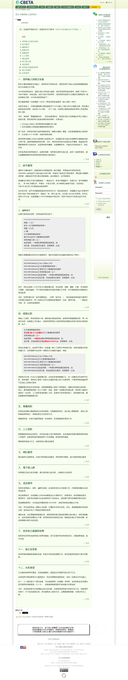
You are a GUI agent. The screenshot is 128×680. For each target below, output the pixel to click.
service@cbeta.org (68, 649)
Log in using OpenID (104, 198)
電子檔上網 (26, 61)
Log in (20, 617)
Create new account (104, 201)
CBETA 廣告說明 (53, 639)
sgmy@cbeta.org (66, 660)
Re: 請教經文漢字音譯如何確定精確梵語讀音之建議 (104, 86)
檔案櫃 (49, 7)
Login (103, 2)
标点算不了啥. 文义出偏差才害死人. (104, 93)
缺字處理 (25, 44)
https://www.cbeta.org (54, 649)
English (98, 166)
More (110, 61)
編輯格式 (25, 47)
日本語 (98, 163)
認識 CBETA (20, 7)
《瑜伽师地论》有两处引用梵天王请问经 (104, 110)
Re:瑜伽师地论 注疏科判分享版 (104, 104)
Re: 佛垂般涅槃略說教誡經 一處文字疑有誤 (104, 74)
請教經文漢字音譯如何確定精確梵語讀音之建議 (104, 29)
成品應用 (25, 64)
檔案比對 (25, 50)
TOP (87, 159)
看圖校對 (25, 53)
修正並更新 (26, 70)
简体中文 (98, 161)
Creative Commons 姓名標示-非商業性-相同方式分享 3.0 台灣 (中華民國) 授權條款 (65, 665)
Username (99, 187)
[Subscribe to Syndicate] (103, 177)
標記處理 (25, 59)
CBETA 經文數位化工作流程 (67, 29)
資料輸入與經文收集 (30, 41)
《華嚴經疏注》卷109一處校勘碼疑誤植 (104, 49)
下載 (41, 7)
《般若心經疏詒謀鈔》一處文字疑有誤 (104, 58)
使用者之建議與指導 (30, 67)
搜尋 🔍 (86, 7)
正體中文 (98, 160)
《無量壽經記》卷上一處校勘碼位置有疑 (104, 45)
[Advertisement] (54, 630)
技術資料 (24, 23)
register (28, 617)
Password (99, 193)
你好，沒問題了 (103, 115)
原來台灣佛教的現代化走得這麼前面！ (104, 21)
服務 (57, 7)
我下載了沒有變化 (103, 119)
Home (16, 9)
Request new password (102, 204)
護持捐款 (94, 7)
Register (110, 2)
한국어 (98, 165)
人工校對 (25, 56)
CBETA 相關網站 (67, 7)
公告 (78, 7)
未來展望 (25, 73)
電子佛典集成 (32, 7)
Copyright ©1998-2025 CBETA (64, 667)
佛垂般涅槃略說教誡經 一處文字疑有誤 (104, 24)
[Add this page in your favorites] (20, 613)
